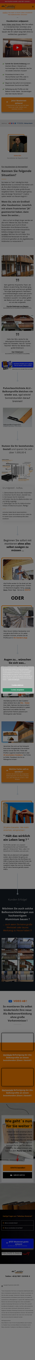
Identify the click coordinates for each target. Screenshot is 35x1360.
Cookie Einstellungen (13, 679)
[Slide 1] (14, 423)
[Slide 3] (17, 423)
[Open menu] (33, 6)
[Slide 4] (19, 423)
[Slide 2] (15, 423)
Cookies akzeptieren (17, 690)
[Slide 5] (20, 423)
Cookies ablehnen (17, 685)
